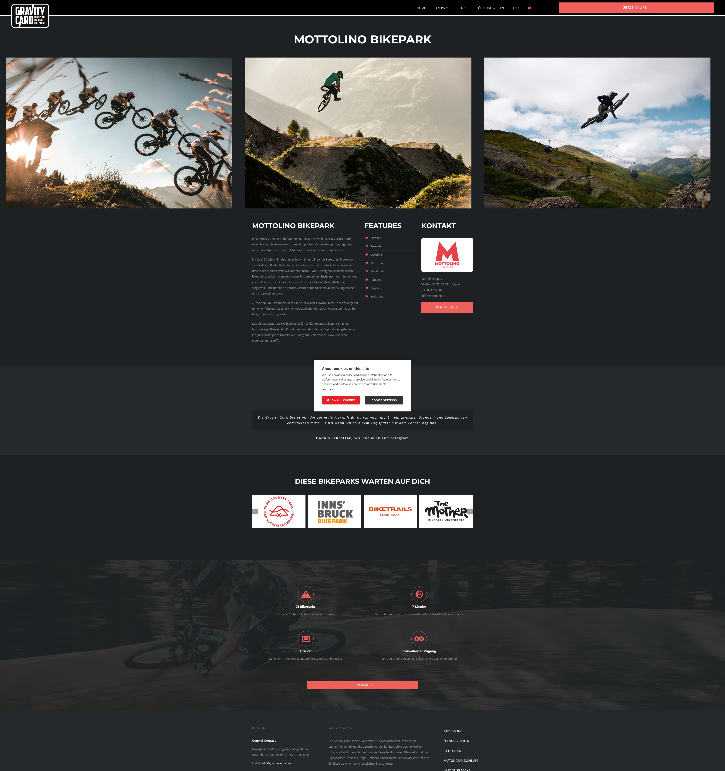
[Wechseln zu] (529, 8)
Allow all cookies (340, 400)
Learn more (328, 389)
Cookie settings (384, 400)
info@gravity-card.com (276, 759)
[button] (255, 507)
